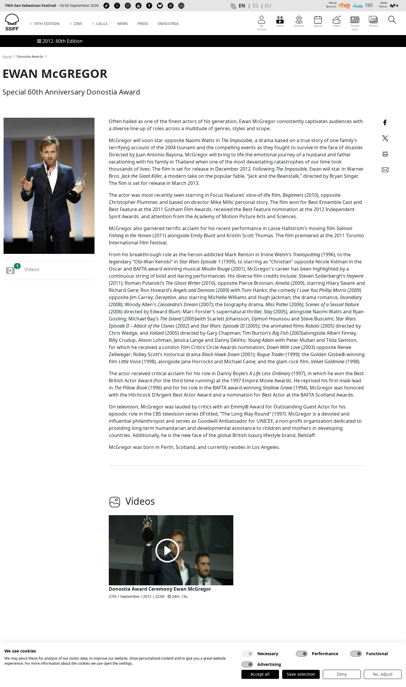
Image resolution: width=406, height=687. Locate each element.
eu (268, 5)
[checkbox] (247, 654)
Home (7, 56)
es (255, 5)
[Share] (385, 122)
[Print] (385, 153)
